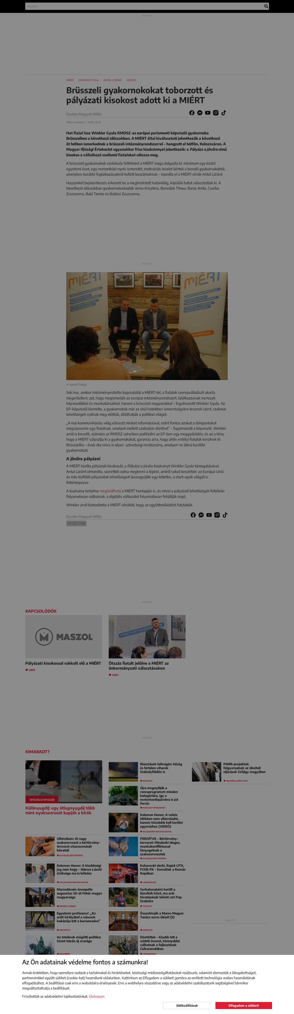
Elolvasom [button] (97, 996)
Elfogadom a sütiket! (244, 1005)
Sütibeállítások (187, 1005)
